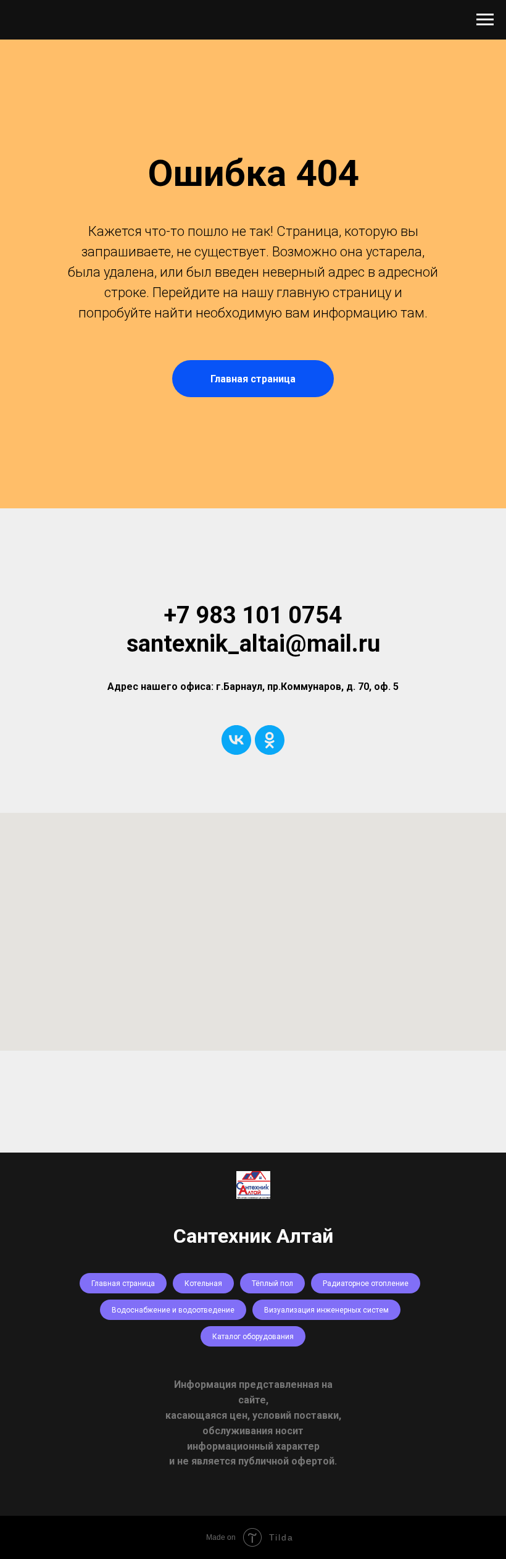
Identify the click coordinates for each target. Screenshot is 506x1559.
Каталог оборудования (253, 1336)
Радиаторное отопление (366, 1283)
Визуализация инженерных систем (326, 1310)
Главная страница (123, 1283)
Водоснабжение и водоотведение (173, 1310)
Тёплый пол (272, 1283)
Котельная (203, 1283)
